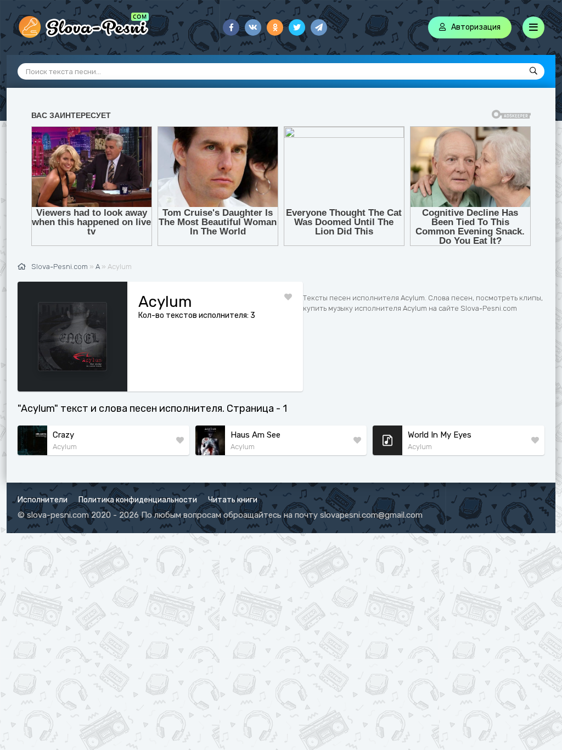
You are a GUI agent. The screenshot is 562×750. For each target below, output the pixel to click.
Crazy (63, 435)
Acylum (65, 447)
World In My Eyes (439, 435)
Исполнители (43, 500)
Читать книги (232, 500)
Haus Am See (255, 435)
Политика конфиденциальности (137, 500)
